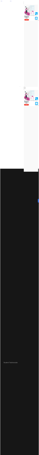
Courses (25, 87)
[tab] (32, 6)
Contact (25, 88)
